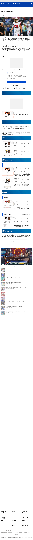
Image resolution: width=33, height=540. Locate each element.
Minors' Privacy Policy (25, 513)
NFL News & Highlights (8, 8)
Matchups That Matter (13, 88)
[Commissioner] (21, 532)
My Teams (24, 524)
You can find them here (14, 235)
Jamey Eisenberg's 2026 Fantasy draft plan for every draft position (16, 301)
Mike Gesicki (26, 38)
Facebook (13, 525)
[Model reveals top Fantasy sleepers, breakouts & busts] (3, 294)
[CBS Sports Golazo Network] (23, 530)
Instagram (13, 524)
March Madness (3, 517)
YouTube (13, 521)
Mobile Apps (3, 518)
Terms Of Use (24, 511)
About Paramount (14, 513)
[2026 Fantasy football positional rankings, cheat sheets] (3, 275)
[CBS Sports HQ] (14, 530)
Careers (13, 512)
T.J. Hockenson (7, 154)
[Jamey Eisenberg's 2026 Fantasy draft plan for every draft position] (3, 303)
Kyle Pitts (7, 146)
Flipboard (13, 528)
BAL (15, 169)
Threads (13, 527)
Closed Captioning (25, 515)
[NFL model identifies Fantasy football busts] (3, 298)
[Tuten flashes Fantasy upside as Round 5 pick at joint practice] (3, 313)
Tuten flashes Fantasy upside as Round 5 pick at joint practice (15, 311)
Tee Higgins (18, 43)
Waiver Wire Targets (19, 88)
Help (1, 521)
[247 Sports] (4, 532)
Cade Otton (7, 124)
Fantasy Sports (3, 512)
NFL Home (2, 8)
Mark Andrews (6, 133)
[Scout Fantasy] (30, 532)
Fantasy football (12, 234)
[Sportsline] (10, 532)
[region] (16, 256)
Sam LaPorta (7, 132)
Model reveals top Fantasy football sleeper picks (13, 282)
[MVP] (25, 532)
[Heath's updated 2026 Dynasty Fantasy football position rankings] (3, 279)
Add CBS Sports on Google (6, 15)
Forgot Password (25, 525)
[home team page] (6, 113)
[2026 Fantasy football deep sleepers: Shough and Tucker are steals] (3, 289)
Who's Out (4, 88)
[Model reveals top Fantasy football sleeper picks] (3, 284)
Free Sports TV (3, 513)
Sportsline (28, 197)
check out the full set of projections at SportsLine (18, 239)
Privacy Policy (24, 512)
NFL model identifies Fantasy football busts (12, 296)
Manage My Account (25, 521)
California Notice (25, 516)
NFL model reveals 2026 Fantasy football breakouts (14, 306)
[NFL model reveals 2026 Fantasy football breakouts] (3, 308)
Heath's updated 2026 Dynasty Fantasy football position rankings (16, 277)
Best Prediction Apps (4, 516)
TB (15, 201)
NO (15, 144)
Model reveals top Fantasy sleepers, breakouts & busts (14, 292)
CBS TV (13, 516)
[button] (2, 3)
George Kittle (7, 204)
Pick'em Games (3, 511)
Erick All (7, 115)
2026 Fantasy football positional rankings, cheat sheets (14, 272)
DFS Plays (24, 88)
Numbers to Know (8, 88)
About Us (13, 511)
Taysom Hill (6, 126)
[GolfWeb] (16, 534)
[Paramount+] (15, 532)
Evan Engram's (8, 128)
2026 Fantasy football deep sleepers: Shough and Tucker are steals (16, 287)
